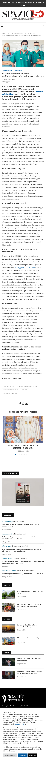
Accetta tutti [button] (22, 755)
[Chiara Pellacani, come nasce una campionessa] (8, 662)
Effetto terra (6, 546)
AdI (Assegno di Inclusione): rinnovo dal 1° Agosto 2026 (22, 574)
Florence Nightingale (11, 390)
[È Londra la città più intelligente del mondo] (8, 641)
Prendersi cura (18, 70)
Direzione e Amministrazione (31, 2)
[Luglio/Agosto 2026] (23, 492)
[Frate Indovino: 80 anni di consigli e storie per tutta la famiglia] (23, 429)
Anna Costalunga (9, 79)
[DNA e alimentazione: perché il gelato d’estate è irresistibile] (8, 607)
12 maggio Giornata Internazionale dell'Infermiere (20, 386)
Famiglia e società (17, 33)
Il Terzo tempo (7, 521)
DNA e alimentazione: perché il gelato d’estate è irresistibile (29, 605)
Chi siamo (12, 2)
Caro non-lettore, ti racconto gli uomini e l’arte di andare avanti (20, 525)
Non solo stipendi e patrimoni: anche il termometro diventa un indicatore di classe (21, 550)
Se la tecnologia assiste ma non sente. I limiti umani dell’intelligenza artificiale (22, 538)
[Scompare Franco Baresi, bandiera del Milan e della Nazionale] (8, 675)
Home (4, 2)
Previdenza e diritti (9, 571)
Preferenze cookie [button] (9, 755)
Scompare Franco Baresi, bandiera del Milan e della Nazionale (29, 672)
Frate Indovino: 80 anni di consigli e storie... (23, 446)
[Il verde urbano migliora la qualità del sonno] (8, 594)
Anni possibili (7, 534)
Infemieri (24, 390)
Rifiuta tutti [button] (32, 755)
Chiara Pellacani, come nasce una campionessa (29, 660)
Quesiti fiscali (7, 558)
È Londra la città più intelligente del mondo (29, 639)
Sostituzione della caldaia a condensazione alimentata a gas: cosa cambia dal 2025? (23, 562)
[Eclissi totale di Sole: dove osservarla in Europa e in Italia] (8, 628)
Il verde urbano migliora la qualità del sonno (30, 592)
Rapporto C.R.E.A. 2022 (10, 393)
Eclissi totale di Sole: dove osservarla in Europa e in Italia (28, 626)
